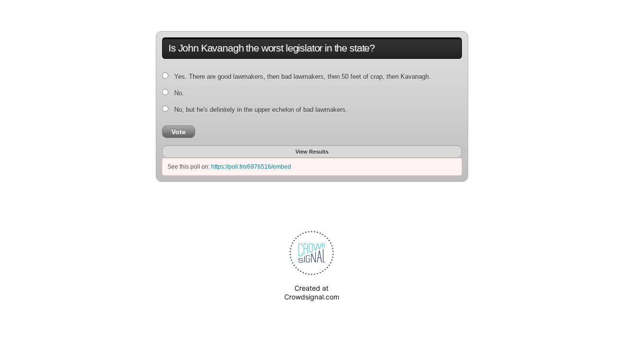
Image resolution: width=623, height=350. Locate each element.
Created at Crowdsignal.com (311, 292)
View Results (312, 152)
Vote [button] (178, 132)
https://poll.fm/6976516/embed (251, 166)
